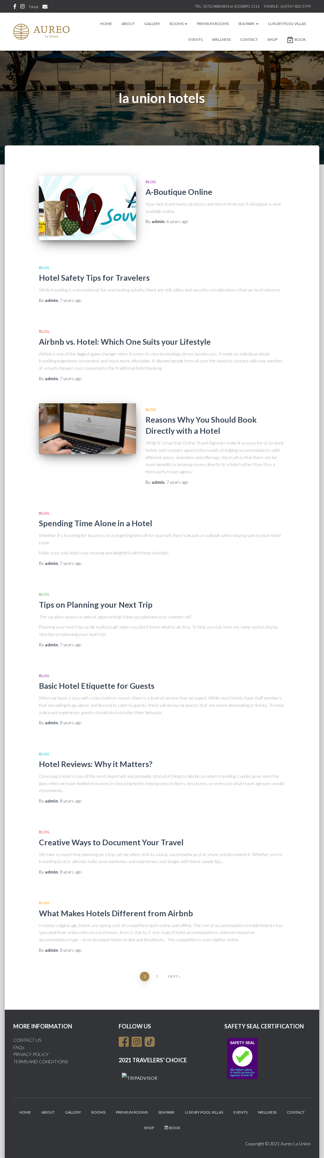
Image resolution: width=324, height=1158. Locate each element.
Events (195, 39)
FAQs (18, 1047)
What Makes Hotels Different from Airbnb (116, 913)
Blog (151, 181)
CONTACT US (27, 1040)
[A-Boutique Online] (87, 208)
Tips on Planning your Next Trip (96, 604)
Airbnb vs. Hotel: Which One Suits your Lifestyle (125, 341)
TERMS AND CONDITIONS (40, 1061)
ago (177, 221)
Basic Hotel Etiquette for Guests (96, 685)
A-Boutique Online (179, 191)
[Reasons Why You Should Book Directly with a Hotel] (87, 428)
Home (106, 23)
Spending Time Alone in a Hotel (95, 523)
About (128, 23)
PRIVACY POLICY (31, 1054)
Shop (272, 39)
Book (300, 39)
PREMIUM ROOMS (213, 23)
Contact (249, 39)
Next (173, 976)
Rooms (177, 23)
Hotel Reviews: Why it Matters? (96, 764)
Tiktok (33, 6)
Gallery (152, 23)
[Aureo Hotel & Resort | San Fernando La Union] (41, 32)
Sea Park (246, 23)
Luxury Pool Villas (287, 23)
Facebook (14, 7)
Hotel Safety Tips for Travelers (94, 277)
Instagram (22, 7)
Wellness (221, 39)
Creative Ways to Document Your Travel (111, 842)
